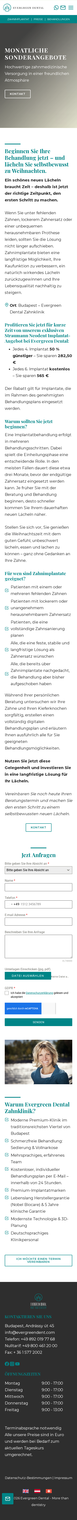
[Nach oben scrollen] (66, 1503)
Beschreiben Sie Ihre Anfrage (25, 932)
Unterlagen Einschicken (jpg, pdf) (28, 969)
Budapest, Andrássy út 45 (29, 1325)
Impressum (63, 1478)
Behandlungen (58, 19)
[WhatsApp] (56, 7)
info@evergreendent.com (30, 1332)
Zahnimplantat (18, 19)
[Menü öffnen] (70, 8)
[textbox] (35, 870)
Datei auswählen (28, 975)
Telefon (11, 898)
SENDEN (38, 1022)
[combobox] (38, 870)
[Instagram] (12, 1364)
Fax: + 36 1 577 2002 (23, 1352)
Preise (38, 19)
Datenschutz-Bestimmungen (28, 1478)
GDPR (10, 988)
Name (10, 880)
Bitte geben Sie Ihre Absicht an (27, 863)
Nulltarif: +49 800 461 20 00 (31, 1345)
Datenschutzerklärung (39, 992)
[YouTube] (17, 1364)
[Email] (63, 7)
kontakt (38, 827)
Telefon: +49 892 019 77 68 (30, 1339)
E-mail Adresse (16, 915)
